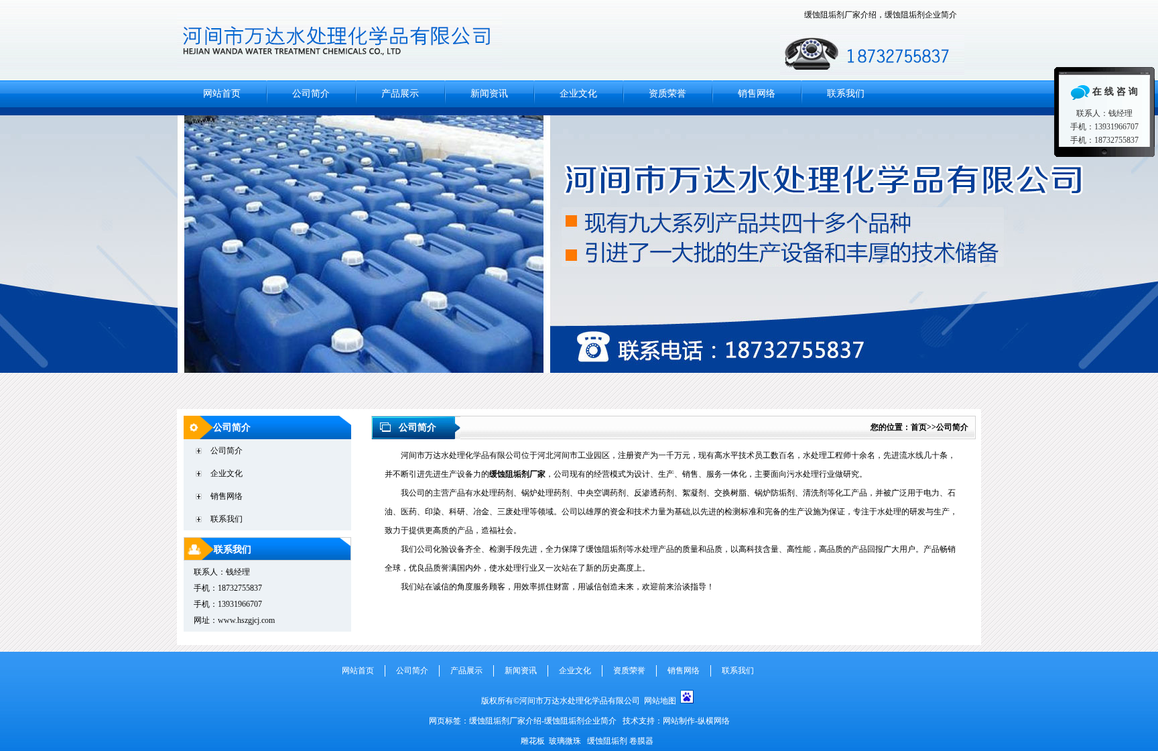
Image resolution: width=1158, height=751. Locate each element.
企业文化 (578, 94)
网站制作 (679, 721)
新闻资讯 (489, 94)
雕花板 (533, 741)
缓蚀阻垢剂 (607, 741)
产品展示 (400, 94)
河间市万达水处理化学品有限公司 (579, 258)
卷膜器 (641, 741)
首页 (919, 427)
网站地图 (660, 700)
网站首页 (222, 94)
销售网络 (756, 94)
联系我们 (845, 94)
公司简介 (311, 94)
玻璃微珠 (565, 741)
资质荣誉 (667, 94)
